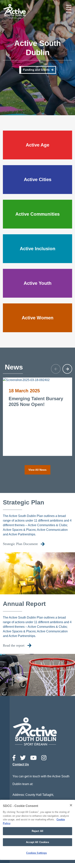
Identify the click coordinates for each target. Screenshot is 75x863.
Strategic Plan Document (20, 544)
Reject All (37, 831)
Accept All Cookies (37, 842)
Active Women (37, 317)
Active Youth (38, 283)
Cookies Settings (36, 852)
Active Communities (37, 214)
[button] (67, 369)
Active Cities (37, 179)
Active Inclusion (37, 248)
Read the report (13, 645)
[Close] (71, 805)
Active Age (37, 144)
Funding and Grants (36, 69)
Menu (69, 12)
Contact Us (20, 764)
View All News (37, 469)
